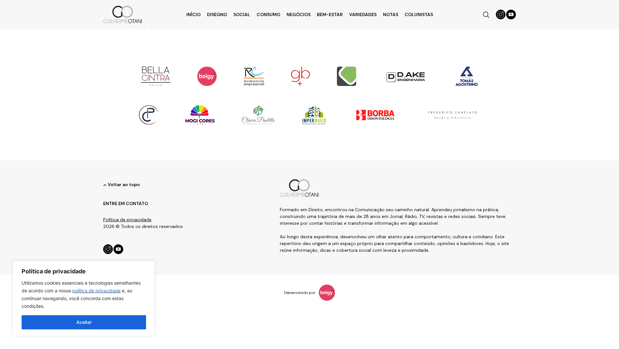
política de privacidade (96, 290)
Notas (390, 14)
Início (193, 14)
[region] (84, 298)
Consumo (268, 14)
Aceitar (84, 322)
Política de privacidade (127, 219)
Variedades (363, 14)
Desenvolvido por (300, 292)
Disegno (217, 14)
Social (241, 14)
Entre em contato (125, 203)
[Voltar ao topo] (104, 185)
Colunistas (419, 14)
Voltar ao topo (124, 184)
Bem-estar (330, 14)
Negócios (298, 14)
